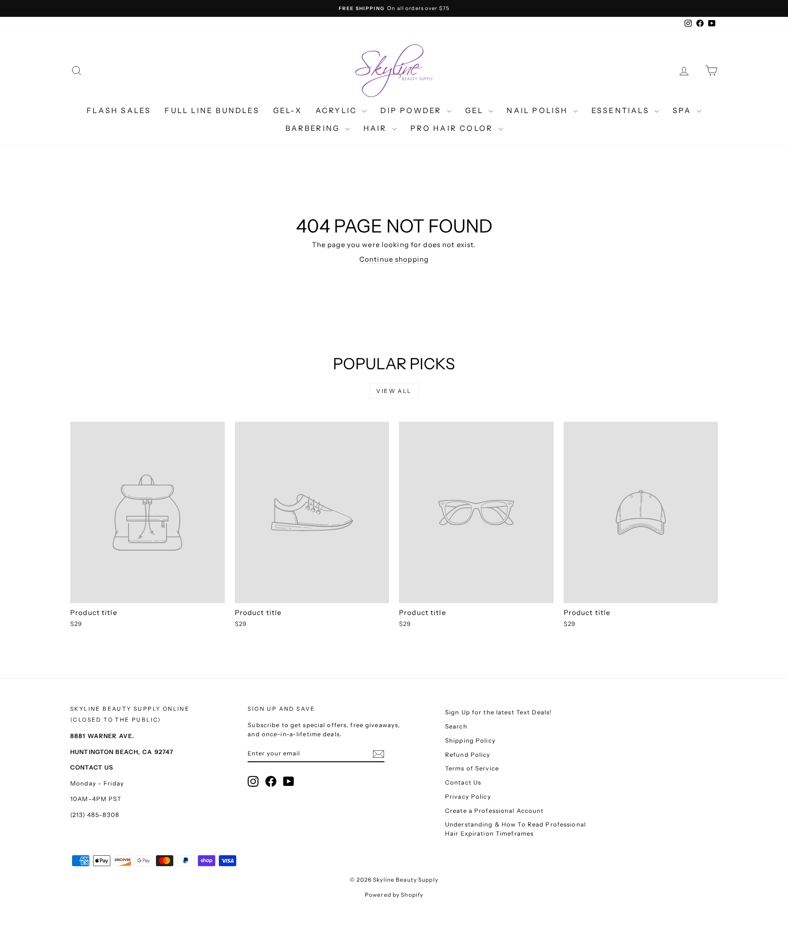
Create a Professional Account (494, 810)
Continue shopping (394, 259)
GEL (476, 110)
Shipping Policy (470, 740)
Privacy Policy (468, 796)
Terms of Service (472, 768)
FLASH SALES (119, 110)
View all (393, 391)
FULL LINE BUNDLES (212, 110)
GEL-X (287, 110)
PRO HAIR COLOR (453, 128)
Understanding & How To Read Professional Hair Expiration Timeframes (515, 829)
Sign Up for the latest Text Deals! (498, 712)
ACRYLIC (338, 110)
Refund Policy (468, 754)
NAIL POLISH (538, 110)
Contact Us (463, 782)
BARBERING (314, 128)
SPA (684, 110)
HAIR (376, 128)
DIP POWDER (412, 110)
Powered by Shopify (394, 894)
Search (456, 726)
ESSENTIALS (621, 110)
